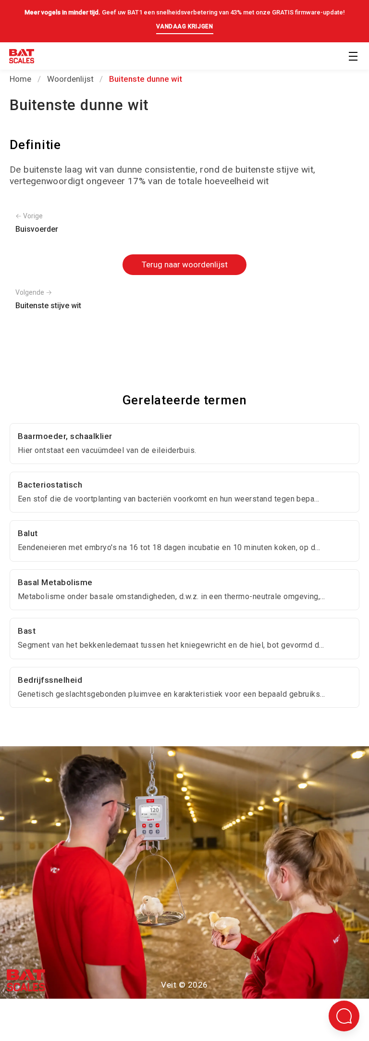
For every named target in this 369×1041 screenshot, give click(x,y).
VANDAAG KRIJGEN (184, 26)
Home (20, 79)
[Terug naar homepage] (21, 58)
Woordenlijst (70, 79)
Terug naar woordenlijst (185, 264)
